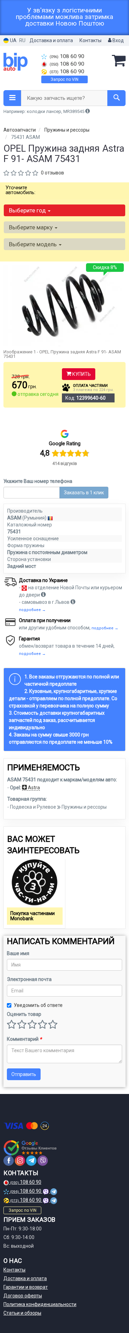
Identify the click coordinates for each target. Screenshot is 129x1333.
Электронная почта (29, 979)
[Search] (116, 98)
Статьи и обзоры (22, 1313)
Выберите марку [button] (31, 227)
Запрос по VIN (64, 79)
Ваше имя (18, 953)
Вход (117, 40)
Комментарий (24, 1039)
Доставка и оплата (51, 40)
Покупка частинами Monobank (32, 916)
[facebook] (8, 1160)
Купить (81, 374)
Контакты (90, 40)
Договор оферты (22, 1295)
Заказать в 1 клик (84, 492)
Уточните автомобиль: (20, 190)
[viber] (42, 1160)
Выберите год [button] (28, 210)
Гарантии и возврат (25, 1287)
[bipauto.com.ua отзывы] (30, 1147)
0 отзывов (52, 172)
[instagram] (20, 1160)
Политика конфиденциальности (39, 1304)
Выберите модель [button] (33, 244)
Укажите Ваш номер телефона (37, 481)
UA (13, 40)
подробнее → (32, 610)
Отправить (23, 1074)
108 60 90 (67, 56)
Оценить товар (24, 1014)
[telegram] (31, 1160)
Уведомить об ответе (38, 1005)
